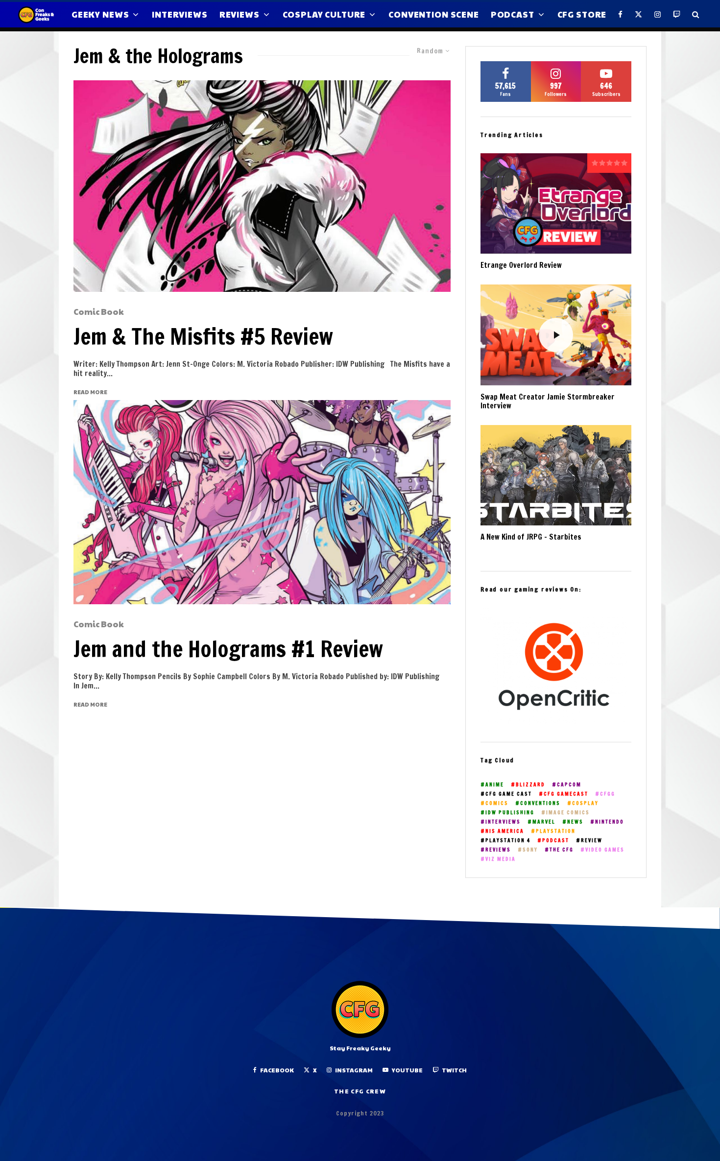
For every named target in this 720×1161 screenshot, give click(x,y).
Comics (496, 803)
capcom (569, 785)
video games (604, 850)
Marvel (543, 822)
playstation (556, 831)
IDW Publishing (509, 812)
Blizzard (530, 785)
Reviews (239, 14)
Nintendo (609, 822)
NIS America (504, 831)
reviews (498, 850)
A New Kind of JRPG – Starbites (530, 537)
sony (530, 850)
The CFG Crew (360, 1091)
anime (494, 785)
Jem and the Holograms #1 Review (228, 649)
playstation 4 (507, 840)
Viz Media (500, 859)
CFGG (607, 794)
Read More (90, 392)
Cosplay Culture (324, 14)
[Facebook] (620, 14)
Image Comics (568, 812)
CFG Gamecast (566, 794)
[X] (638, 14)
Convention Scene (433, 14)
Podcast (512, 14)
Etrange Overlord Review (521, 265)
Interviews (180, 14)
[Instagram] (657, 14)
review (591, 840)
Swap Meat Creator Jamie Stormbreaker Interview (547, 401)
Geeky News (100, 14)
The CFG (562, 850)
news (575, 822)
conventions (540, 803)
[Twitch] (677, 14)
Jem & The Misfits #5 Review (203, 336)
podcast (555, 840)
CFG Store (582, 14)
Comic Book (98, 312)
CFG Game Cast (508, 794)
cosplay (585, 803)
